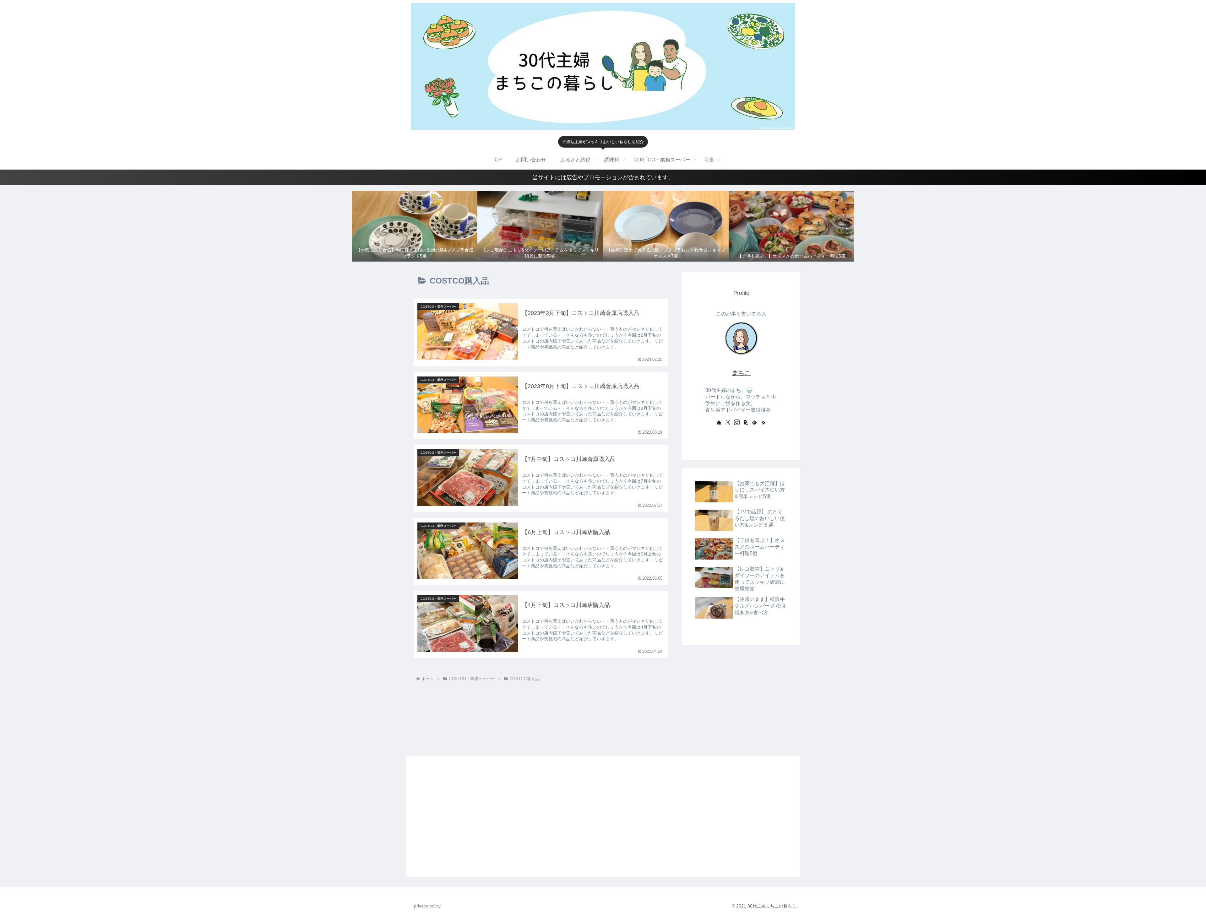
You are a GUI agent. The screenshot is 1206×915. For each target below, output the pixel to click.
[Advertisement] (741, 696)
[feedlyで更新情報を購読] (754, 422)
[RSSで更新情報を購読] (763, 422)
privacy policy (427, 905)
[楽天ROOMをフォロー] (746, 422)
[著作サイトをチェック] (719, 422)
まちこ (741, 372)
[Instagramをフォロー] (737, 422)
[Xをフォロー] (728, 422)
